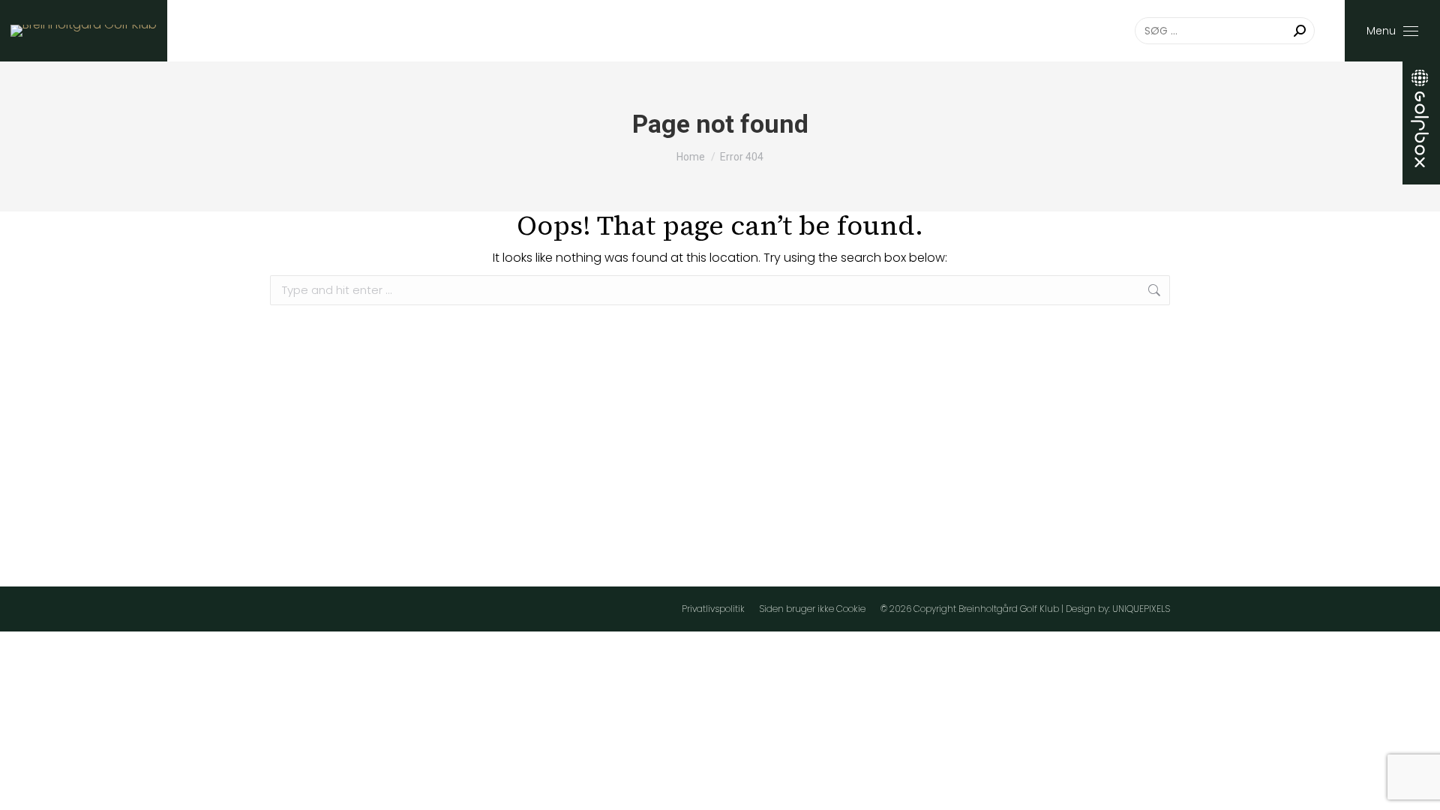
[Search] (1300, 30)
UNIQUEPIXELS (1141, 608)
